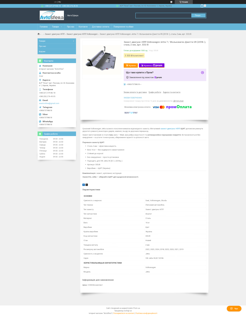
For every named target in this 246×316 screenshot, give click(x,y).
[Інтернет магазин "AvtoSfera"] (52, 16)
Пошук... (198, 15)
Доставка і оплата (100, 27)
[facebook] (83, 185)
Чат (236, 308)
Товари (55, 27)
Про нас (70, 27)
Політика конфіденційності (146, 313)
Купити (132, 65)
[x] (87, 185)
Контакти (83, 27)
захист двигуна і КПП (170, 129)
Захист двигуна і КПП (55, 34)
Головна (44, 27)
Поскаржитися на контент (123, 313)
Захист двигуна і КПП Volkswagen (82, 34)
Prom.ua (136, 308)
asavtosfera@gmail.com (49, 103)
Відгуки (42, 51)
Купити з (148, 65)
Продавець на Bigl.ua (123, 311)
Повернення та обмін (123, 27)
